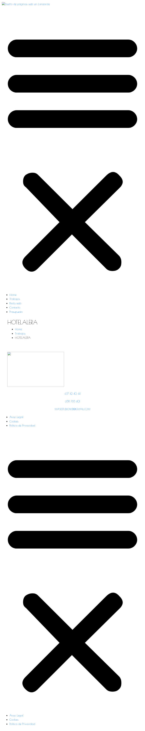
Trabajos (14, 299)
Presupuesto (16, 311)
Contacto (14, 307)
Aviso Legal (16, 417)
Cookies (13, 421)
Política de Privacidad (22, 425)
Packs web (15, 303)
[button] (72, 151)
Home (12, 294)
